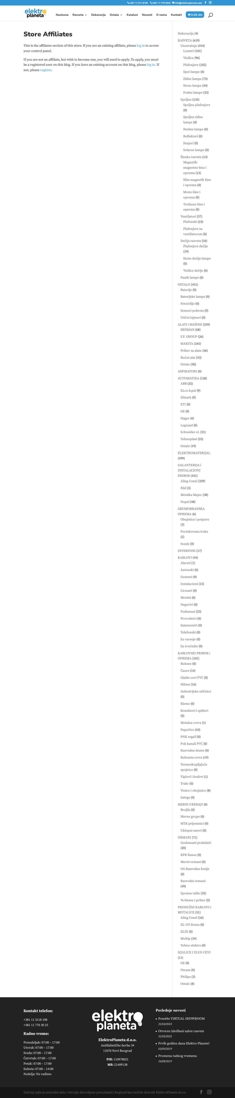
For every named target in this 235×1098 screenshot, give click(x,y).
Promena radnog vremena (177, 1056)
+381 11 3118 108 (35, 1020)
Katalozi (132, 15)
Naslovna (62, 15)
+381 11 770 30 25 (36, 1025)
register (45, 70)
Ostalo (114, 15)
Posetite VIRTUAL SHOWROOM (181, 1019)
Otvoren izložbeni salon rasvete (181, 1031)
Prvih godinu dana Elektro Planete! (183, 1043)
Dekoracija (98, 15)
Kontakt (176, 15)
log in (141, 45)
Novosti (147, 15)
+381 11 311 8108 (138, 2)
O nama (161, 15)
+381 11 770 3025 (161, 2)
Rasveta (78, 15)
